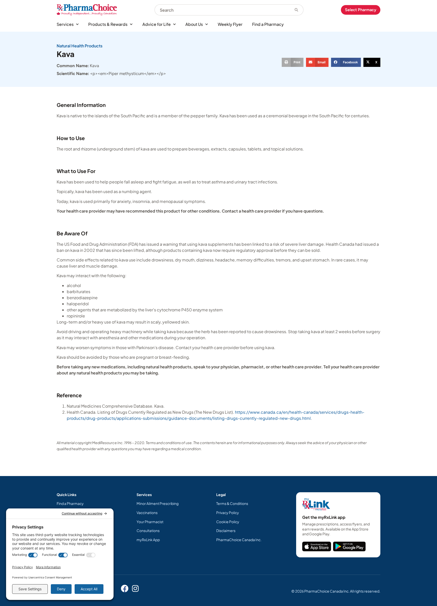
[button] (292, 62)
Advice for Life (156, 24)
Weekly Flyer (230, 24)
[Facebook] (124, 588)
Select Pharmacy (360, 9)
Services (65, 24)
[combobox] (222, 9)
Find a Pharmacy (268, 24)
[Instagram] (135, 588)
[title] (316, 546)
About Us (194, 24)
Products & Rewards (107, 24)
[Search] (296, 9)
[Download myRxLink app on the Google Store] (349, 546)
